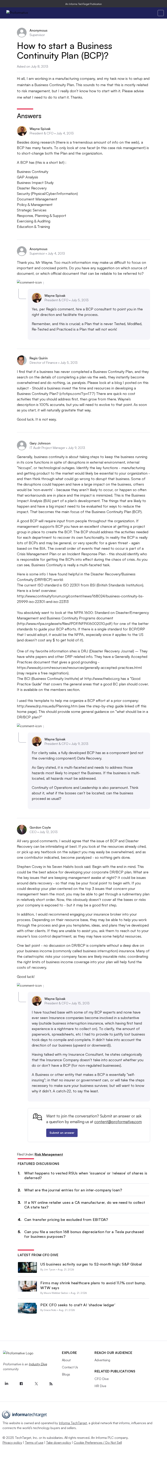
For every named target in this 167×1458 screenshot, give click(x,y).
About (66, 1360)
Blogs (66, 1374)
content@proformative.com (118, 1121)
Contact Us (70, 1367)
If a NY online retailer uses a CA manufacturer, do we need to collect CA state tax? (84, 1204)
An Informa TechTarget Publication (83, 3)
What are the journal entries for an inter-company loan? (73, 1190)
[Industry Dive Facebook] (21, 1384)
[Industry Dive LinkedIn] (6, 1384)
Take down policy (58, 1442)
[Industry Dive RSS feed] (51, 1384)
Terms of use (34, 1442)
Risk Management (49, 1154)
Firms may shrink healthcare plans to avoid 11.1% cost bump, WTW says (93, 1285)
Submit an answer (61, 1132)
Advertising (102, 1360)
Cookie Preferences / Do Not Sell (98, 1442)
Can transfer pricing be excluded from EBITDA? (66, 1219)
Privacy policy (12, 1442)
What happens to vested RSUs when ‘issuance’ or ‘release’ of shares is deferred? (85, 1175)
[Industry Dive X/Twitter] (36, 1384)
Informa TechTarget (73, 1423)
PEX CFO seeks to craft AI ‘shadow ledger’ (77, 1305)
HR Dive (100, 1386)
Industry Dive (38, 1364)
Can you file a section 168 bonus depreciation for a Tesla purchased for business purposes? (84, 1234)
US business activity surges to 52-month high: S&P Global (91, 1264)
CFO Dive (101, 1379)
